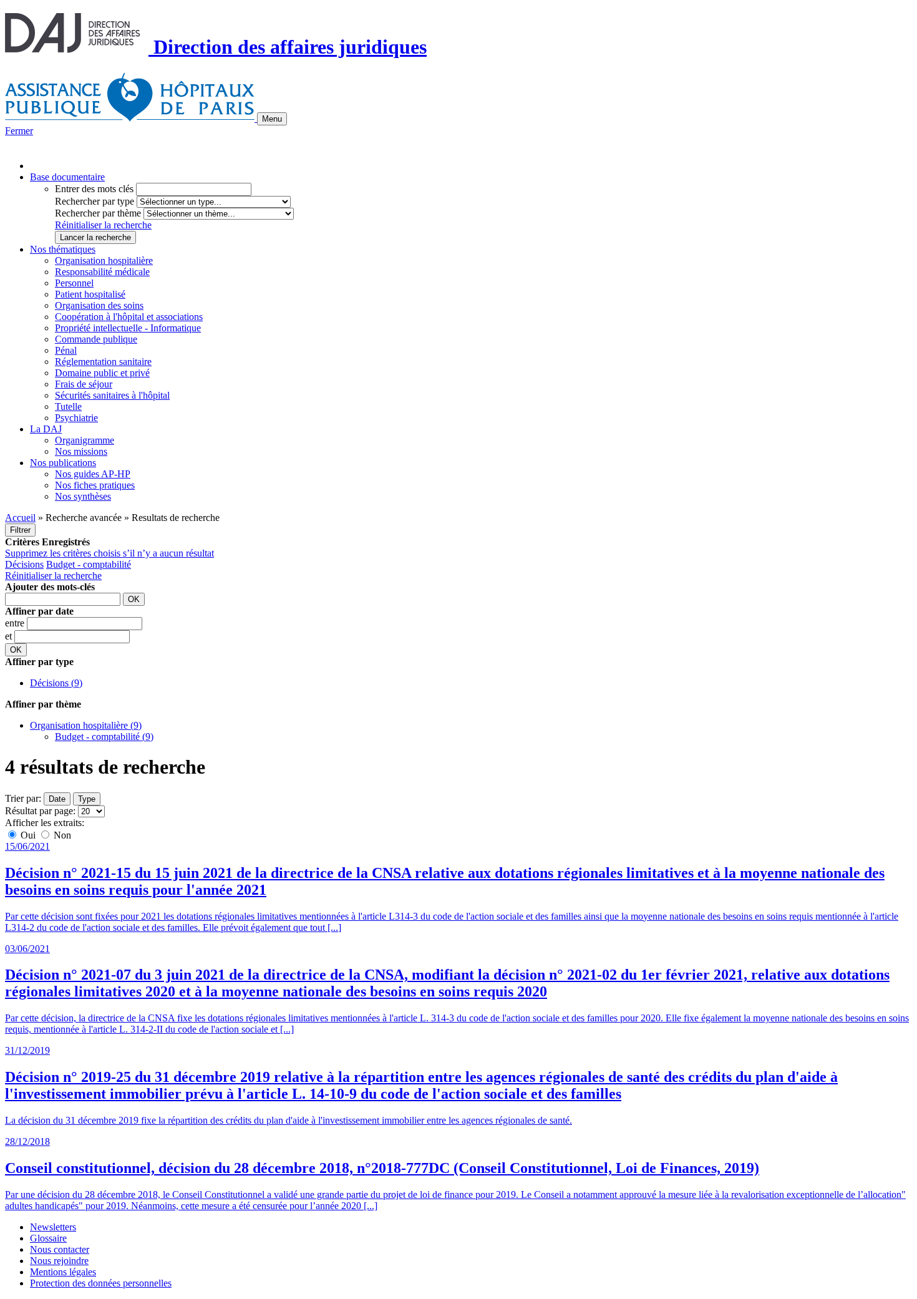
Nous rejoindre (59, 1260)
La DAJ (46, 429)
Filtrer (20, 530)
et (9, 636)
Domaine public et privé (102, 372)
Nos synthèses (83, 496)
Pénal (66, 350)
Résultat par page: (40, 810)
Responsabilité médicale (102, 271)
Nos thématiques (62, 249)
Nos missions (81, 451)
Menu (272, 119)
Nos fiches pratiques (95, 485)
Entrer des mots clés (94, 188)
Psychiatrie (76, 417)
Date (57, 799)
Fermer (19, 130)
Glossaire (48, 1238)
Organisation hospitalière (104, 260)
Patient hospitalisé (90, 294)
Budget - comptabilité (88, 564)
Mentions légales (63, 1272)
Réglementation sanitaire (103, 361)
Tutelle (68, 406)
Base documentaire (67, 177)
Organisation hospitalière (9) (86, 725)
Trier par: (23, 798)
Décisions (24, 564)
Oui (28, 835)
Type (86, 799)
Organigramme (84, 440)
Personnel (74, 283)
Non (61, 835)
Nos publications (63, 462)
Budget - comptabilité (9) (104, 736)
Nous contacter (59, 1249)
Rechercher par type (94, 201)
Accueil (20, 517)
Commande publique (96, 339)
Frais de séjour (83, 384)
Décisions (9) (56, 683)
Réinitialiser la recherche (103, 225)
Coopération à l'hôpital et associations (129, 316)
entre (16, 623)
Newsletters (53, 1227)
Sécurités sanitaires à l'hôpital (112, 395)
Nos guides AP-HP (92, 474)
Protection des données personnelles (101, 1283)
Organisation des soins (99, 305)
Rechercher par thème (98, 213)
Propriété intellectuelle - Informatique (128, 328)
